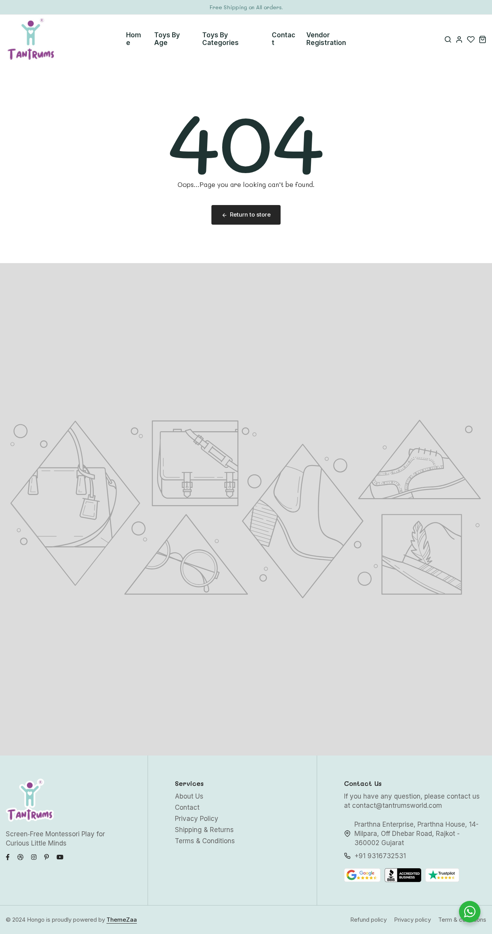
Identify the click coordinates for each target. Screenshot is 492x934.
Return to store (250, 214)
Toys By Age (167, 39)
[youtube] (60, 856)
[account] (459, 39)
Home (133, 39)
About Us (189, 796)
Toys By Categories (220, 39)
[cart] (482, 39)
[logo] (31, 39)
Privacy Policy (196, 818)
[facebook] (8, 856)
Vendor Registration (326, 39)
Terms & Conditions (205, 841)
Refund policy (368, 919)
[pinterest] (46, 856)
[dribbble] (20, 856)
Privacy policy (412, 919)
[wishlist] (471, 39)
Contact (283, 39)
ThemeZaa (121, 919)
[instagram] (34, 856)
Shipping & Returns (204, 830)
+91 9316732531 (380, 856)
